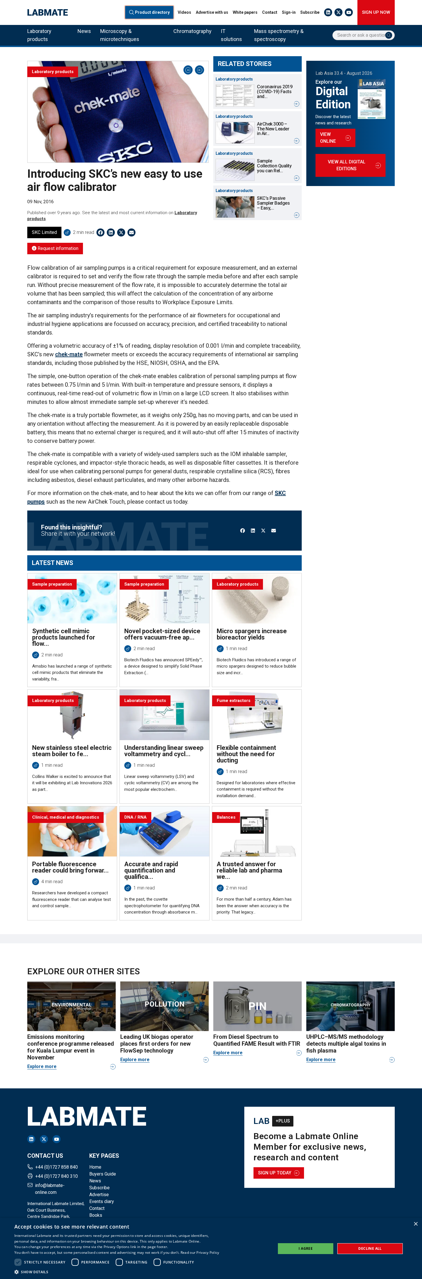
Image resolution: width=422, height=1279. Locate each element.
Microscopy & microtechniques (119, 35)
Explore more (42, 1066)
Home (95, 1167)
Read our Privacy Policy (200, 1252)
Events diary (101, 1201)
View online (328, 138)
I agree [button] (306, 1248)
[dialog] (211, 1248)
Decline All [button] (370, 1248)
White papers (245, 12)
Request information (57, 248)
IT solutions (231, 35)
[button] (116, 1272)
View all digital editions (346, 165)
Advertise (99, 1194)
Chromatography (192, 31)
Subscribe (310, 12)
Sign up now (376, 12)
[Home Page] (47, 12)
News (84, 31)
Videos (184, 12)
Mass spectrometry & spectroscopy (278, 35)
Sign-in (289, 12)
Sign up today (274, 1173)
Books (95, 1215)
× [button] (415, 1224)
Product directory (152, 12)
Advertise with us (212, 12)
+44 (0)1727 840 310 (56, 1176)
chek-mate (69, 354)
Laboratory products (39, 35)
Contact (269, 12)
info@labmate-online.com (50, 1189)
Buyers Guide (102, 1174)
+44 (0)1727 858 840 (56, 1167)
